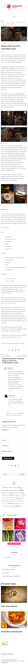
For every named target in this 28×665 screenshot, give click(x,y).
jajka (15, 492)
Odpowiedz (10, 390)
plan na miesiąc (12, 499)
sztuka (17, 503)
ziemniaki (7, 506)
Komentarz (5, 430)
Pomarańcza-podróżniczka (11, 631)
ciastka (14, 487)
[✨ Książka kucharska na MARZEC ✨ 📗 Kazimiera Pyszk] (20, 535)
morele (3, 497)
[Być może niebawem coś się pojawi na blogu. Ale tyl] (8, 524)
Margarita (12, 52)
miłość (23, 495)
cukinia (22, 487)
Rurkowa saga (5, 572)
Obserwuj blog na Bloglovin (7, 653)
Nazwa (4, 440)
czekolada (5, 490)
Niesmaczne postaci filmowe (8, 569)
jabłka (12, 493)
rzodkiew (5, 503)
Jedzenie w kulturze (11, 43)
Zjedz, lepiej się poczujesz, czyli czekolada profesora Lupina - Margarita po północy (15, 414)
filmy (21, 490)
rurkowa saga (21, 501)
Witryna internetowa (7, 451)
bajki (3, 487)
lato (14, 495)
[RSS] (18, 465)
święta (21, 506)
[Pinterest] (15, 465)
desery (11, 490)
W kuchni (23, 43)
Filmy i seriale (4, 43)
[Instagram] (12, 465)
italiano (7, 492)
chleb (10, 487)
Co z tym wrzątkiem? (6, 356)
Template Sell (4, 662)
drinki (15, 490)
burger (7, 487)
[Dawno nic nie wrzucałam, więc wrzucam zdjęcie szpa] (8, 535)
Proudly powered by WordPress (8, 660)
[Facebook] (9, 465)
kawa (4, 495)
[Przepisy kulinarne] (5, 643)
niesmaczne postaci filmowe (14, 497)
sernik (14, 503)
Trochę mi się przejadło (22, 356)
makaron (18, 495)
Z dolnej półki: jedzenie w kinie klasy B (10, 576)
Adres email (5, 445)
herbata (4, 493)
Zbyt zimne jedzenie (9, 606)
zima (11, 506)
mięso (21, 495)
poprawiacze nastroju (8, 501)
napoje (7, 497)
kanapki (22, 493)
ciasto (18, 487)
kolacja (7, 495)
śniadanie (16, 506)
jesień (17, 493)
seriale (10, 503)
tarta (21, 503)
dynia (18, 490)
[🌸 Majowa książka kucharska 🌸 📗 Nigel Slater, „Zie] (20, 524)
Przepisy (18, 43)
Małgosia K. (11, 368)
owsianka (7, 499)
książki (11, 495)
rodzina (16, 501)
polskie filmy (19, 499)
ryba (3, 503)
